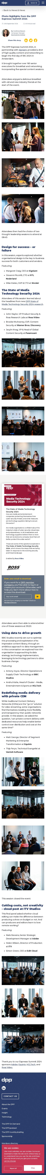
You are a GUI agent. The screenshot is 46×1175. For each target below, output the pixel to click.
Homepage (4, 3)
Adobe (14, 1064)
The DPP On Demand (11, 1124)
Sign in (34, 3)
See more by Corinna (18, 35)
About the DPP (8, 1104)
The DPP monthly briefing (13, 1132)
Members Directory (10, 602)
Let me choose (10, 1161)
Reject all (13, 1168)
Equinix (22, 1064)
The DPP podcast (9, 1128)
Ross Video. (7, 1067)
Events (5, 1109)
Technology (7, 1117)
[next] (37, 596)
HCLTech (31, 1064)
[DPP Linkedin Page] (4, 1088)
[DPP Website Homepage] (7, 1080)
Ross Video (19, 558)
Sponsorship (7, 1136)
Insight (4, 1113)
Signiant (23, 50)
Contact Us (10, 1096)
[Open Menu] (43, 3)
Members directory (10, 1143)
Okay (33, 1168)
